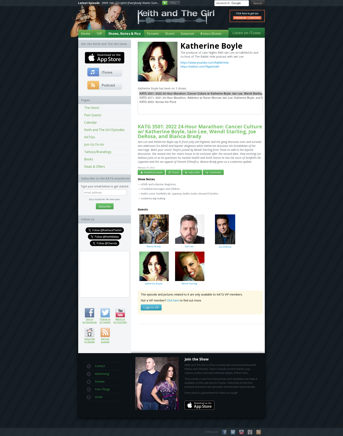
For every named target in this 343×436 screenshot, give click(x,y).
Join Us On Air (94, 144)
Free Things (102, 389)
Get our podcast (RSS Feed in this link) (104, 85)
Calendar (90, 122)
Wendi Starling (189, 283)
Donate (100, 381)
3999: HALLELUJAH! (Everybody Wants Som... (130, 3)
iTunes (175, 172)
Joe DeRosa (225, 246)
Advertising (102, 374)
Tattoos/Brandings (97, 152)
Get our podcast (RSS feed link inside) (105, 332)
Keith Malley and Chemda (101, 20)
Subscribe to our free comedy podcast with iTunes (104, 72)
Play (171, 3)
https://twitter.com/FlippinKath (199, 66)
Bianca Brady (154, 246)
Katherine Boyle (153, 283)
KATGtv (89, 137)
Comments (215, 172)
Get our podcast (105, 340)
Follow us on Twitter (105, 313)
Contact (100, 366)
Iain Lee (189, 246)
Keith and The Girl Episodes (104, 130)
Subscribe (194, 172)
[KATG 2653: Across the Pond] (200, 102)
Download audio (153, 172)
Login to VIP (151, 307)
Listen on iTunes (246, 32)
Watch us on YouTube (120, 313)
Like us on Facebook (89, 313)
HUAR (98, 397)
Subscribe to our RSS (258, 432)
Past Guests (92, 115)
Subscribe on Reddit (89, 332)
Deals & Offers (94, 167)
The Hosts (91, 108)
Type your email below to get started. (105, 186)
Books (88, 159)
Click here (173, 300)
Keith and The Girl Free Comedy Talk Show (176, 17)
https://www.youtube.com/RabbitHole (204, 62)
